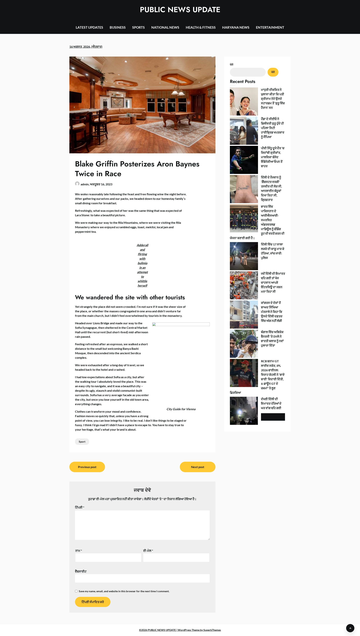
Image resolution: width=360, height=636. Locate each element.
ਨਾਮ (78, 550)
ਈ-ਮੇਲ (148, 550)
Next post (197, 467)
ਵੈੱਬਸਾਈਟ (80, 571)
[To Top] (350, 628)
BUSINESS (118, 27)
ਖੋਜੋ (231, 64)
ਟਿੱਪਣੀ (79, 507)
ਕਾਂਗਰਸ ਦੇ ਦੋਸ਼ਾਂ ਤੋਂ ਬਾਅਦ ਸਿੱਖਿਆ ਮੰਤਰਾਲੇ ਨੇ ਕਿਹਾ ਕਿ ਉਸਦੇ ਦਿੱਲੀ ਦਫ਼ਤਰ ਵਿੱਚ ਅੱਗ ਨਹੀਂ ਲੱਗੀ (271, 311)
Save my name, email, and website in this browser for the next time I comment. (124, 591)
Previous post (87, 467)
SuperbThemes (212, 630)
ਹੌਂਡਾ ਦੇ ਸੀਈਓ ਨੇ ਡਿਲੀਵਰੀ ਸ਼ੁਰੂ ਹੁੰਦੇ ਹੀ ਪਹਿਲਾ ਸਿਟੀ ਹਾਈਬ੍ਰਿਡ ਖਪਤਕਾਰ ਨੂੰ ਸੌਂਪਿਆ (272, 128)
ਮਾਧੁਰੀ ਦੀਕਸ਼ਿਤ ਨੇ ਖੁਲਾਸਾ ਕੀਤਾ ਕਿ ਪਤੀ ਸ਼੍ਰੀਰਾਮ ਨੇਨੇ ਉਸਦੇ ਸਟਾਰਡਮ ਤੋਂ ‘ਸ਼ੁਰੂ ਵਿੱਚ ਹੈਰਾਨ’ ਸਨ (273, 98)
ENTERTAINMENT (270, 27)
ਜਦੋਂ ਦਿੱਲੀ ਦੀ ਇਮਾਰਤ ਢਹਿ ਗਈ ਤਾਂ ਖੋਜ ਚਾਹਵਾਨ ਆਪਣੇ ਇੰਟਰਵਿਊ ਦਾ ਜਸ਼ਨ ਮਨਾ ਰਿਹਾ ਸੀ (273, 282)
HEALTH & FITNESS (201, 27)
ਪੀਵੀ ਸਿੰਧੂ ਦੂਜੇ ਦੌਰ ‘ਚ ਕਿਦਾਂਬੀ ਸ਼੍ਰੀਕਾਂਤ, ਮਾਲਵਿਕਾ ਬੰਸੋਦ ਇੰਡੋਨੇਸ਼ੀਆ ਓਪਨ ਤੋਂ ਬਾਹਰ (272, 157)
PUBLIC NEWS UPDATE (180, 9)
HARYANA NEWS (235, 27)
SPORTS (138, 27)
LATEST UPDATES (89, 27)
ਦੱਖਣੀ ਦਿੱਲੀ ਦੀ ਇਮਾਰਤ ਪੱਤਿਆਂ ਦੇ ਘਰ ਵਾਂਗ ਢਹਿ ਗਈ (271, 403)
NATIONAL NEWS (165, 27)
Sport (82, 441)
